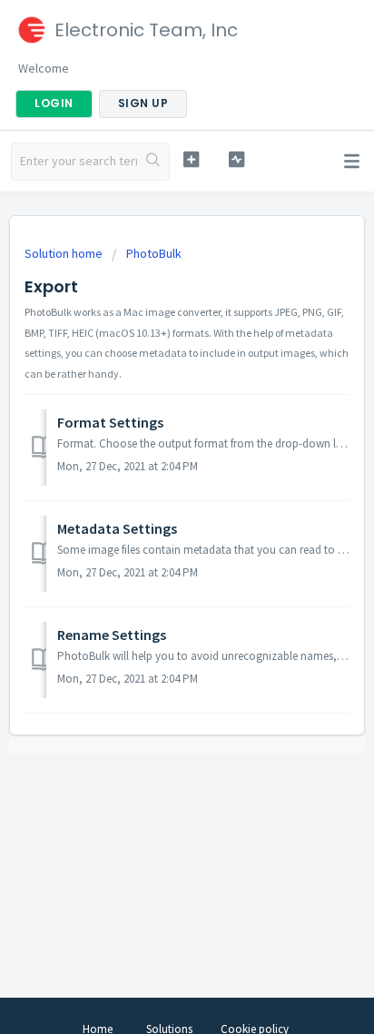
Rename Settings (111, 634)
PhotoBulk (154, 253)
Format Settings (110, 422)
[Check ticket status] (236, 159)
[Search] (153, 161)
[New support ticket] (191, 159)
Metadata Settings (117, 528)
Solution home (65, 253)
